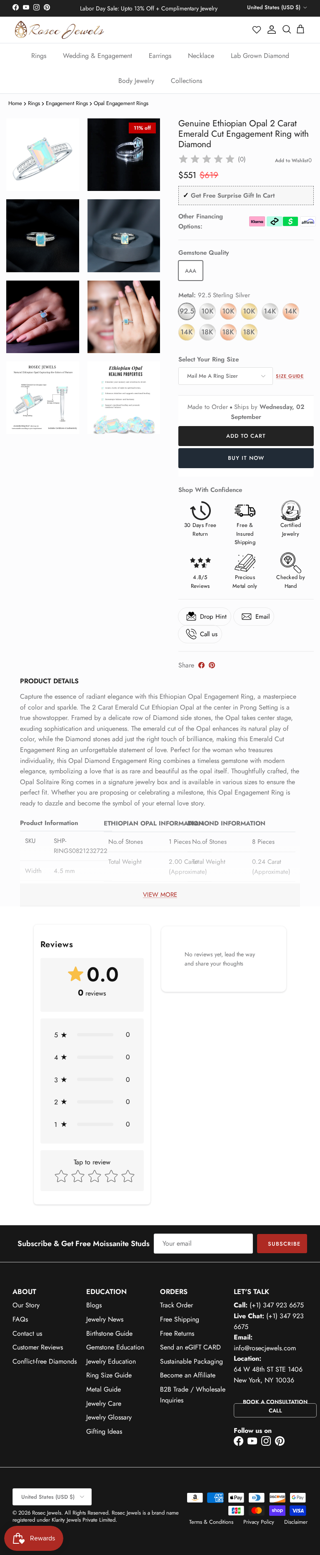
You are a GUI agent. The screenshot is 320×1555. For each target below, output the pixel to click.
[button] (257, 30)
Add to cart (246, 436)
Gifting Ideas (104, 1431)
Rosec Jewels (46, 1513)
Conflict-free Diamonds (44, 1361)
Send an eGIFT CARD (190, 1347)
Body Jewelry (136, 80)
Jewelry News (104, 1319)
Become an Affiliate (187, 1375)
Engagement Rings (67, 103)
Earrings (160, 55)
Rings (38, 55)
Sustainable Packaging (191, 1361)
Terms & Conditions (211, 1522)
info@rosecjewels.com (265, 1348)
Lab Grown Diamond (260, 55)
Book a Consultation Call (275, 1406)
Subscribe (284, 1244)
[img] (206, 159)
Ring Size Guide (109, 1375)
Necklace (201, 55)
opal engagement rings (121, 103)
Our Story (26, 1305)
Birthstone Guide (109, 1333)
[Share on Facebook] (201, 665)
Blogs (94, 1305)
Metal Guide (103, 1389)
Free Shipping (179, 1319)
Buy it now (246, 458)
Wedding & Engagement (97, 55)
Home (15, 103)
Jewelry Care (103, 1403)
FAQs (20, 1319)
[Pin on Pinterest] (212, 665)
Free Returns (177, 1333)
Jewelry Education (111, 1361)
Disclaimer (296, 1522)
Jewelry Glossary (109, 1417)
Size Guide (290, 376)
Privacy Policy (258, 1522)
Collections (186, 80)
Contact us (27, 1333)
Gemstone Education (115, 1347)
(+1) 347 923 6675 (277, 1305)
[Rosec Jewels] (59, 30)
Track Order (176, 1305)
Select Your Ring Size (208, 359)
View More (160, 894)
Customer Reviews (37, 1347)
